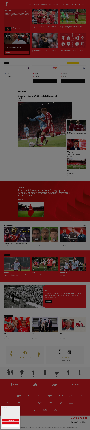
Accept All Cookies (10, 420)
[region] (10, 417)
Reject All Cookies (10, 423)
